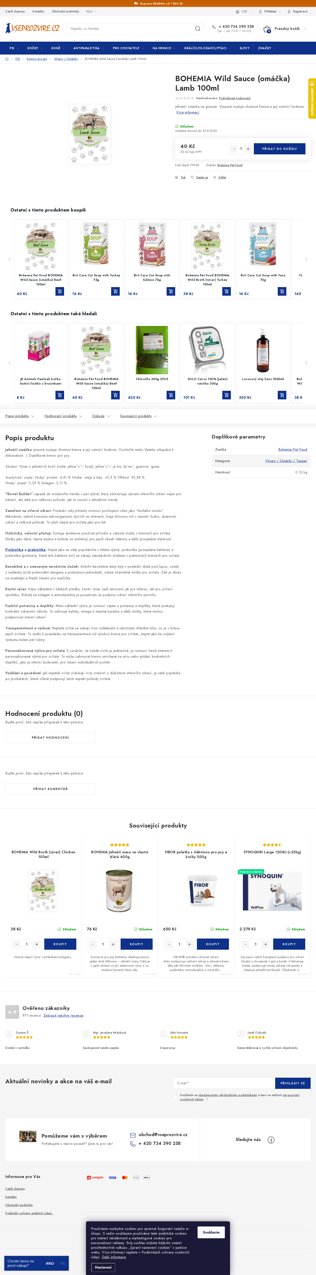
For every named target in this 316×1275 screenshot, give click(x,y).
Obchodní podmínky (65, 11)
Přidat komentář (50, 789)
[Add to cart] (59, 291)
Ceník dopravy (15, 11)
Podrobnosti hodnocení (235, 98)
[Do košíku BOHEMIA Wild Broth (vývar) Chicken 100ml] (60, 944)
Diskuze (98, 416)
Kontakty (38, 11)
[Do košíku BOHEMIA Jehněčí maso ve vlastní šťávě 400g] (137, 944)
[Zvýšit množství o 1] (248, 149)
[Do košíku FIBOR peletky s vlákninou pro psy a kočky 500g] (213, 944)
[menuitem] (14, 48)
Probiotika (14, 549)
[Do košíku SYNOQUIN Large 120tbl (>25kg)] (289, 944)
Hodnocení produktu (60, 416)
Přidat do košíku (279, 149)
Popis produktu (17, 416)
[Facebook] (271, 1140)
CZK (244, 11)
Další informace (114, 1257)
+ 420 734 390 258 (236, 26)
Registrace (300, 11)
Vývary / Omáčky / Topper (286, 460)
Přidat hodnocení (50, 737)
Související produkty (136, 416)
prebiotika (37, 549)
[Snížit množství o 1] (234, 149)
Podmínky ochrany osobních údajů (29, 1213)
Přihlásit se (293, 1083)
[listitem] (41, 259)
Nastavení (103, 1267)
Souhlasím (211, 1232)
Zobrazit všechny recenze (64, 1015)
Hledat (198, 28)
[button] (9, 259)
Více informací (187, 112)
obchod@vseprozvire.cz (163, 1135)
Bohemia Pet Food (230, 165)
